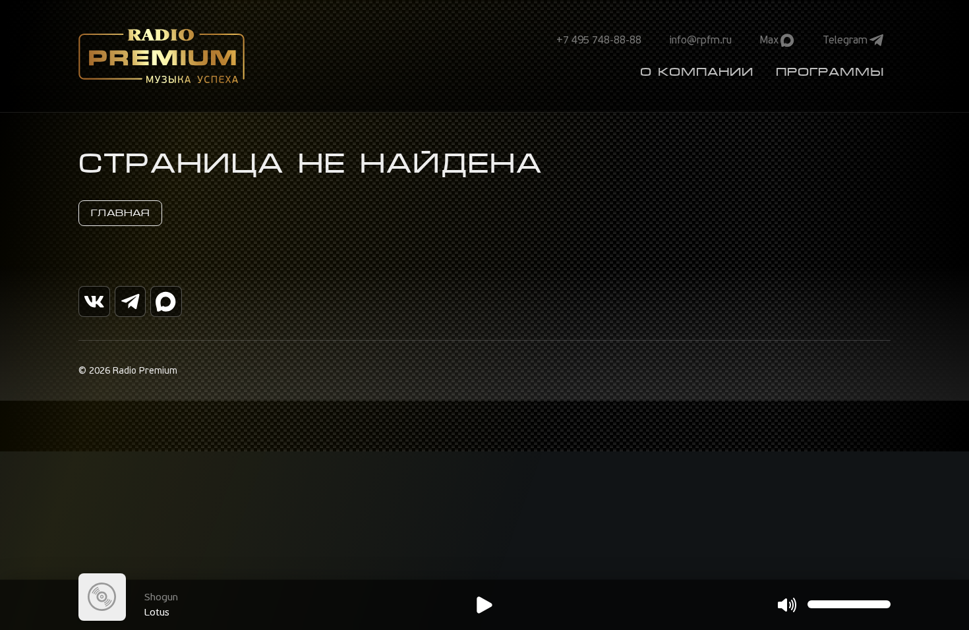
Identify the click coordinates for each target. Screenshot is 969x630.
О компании (696, 72)
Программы (830, 72)
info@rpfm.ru (701, 40)
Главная (120, 212)
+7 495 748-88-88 (598, 40)
